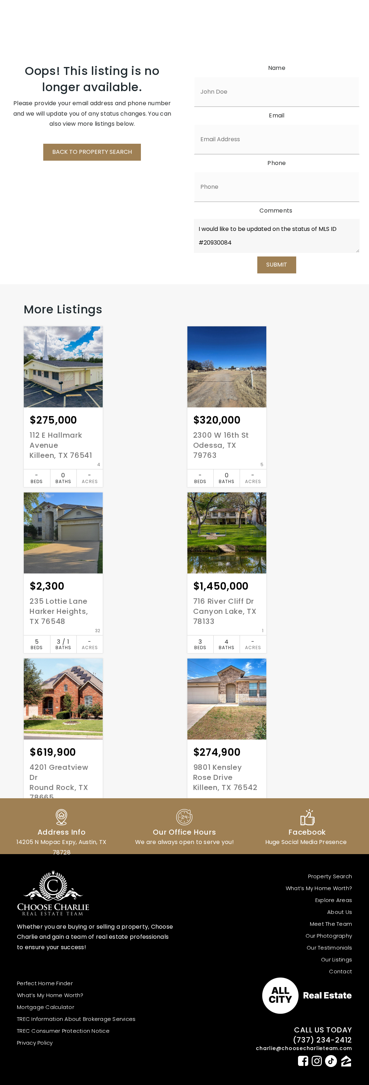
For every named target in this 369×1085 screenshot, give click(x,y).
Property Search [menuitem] (330, 876)
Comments (275, 210)
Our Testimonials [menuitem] (329, 947)
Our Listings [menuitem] (336, 959)
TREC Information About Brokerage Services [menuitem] (76, 1019)
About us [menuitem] (339, 912)
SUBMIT (276, 264)
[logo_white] (44, 17)
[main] (184, 457)
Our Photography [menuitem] (329, 935)
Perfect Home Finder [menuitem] (45, 983)
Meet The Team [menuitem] (331, 924)
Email (276, 115)
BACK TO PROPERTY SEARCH (92, 152)
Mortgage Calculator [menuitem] (45, 1007)
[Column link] (61, 826)
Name (276, 68)
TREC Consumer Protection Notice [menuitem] (63, 1031)
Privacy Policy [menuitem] (35, 1042)
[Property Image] (63, 366)
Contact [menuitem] (340, 971)
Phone (276, 163)
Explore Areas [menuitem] (333, 900)
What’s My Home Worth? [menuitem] (319, 888)
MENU (334, 43)
